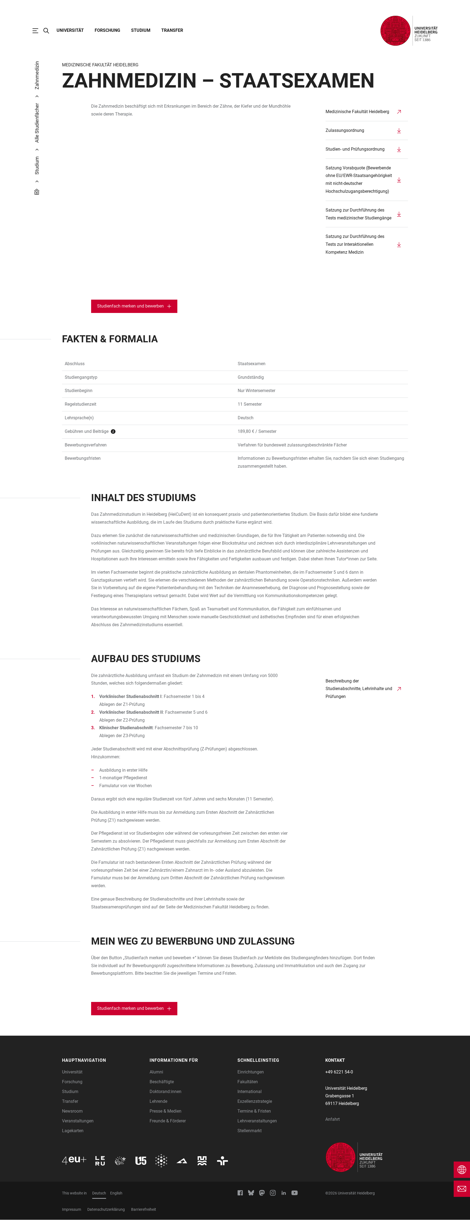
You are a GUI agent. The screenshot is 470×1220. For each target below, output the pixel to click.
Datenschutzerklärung (106, 1209)
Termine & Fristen (254, 1111)
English (116, 1193)
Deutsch (99, 1193)
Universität (70, 30)
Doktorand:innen (165, 1091)
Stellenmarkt (249, 1130)
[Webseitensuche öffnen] (49, 31)
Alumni (156, 1072)
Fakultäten (247, 1081)
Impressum (71, 1209)
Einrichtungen (250, 1072)
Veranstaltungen (78, 1120)
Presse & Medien (165, 1111)
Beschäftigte (162, 1081)
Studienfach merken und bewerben (130, 306)
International (249, 1091)
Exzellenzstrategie (254, 1101)
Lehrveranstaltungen (257, 1120)
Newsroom (72, 1111)
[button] (103, 1060)
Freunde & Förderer (168, 1120)
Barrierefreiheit (143, 1209)
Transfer (172, 30)
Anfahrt (332, 1119)
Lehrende (158, 1101)
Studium (140, 30)
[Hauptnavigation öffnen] (38, 31)
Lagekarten (73, 1130)
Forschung (107, 30)
